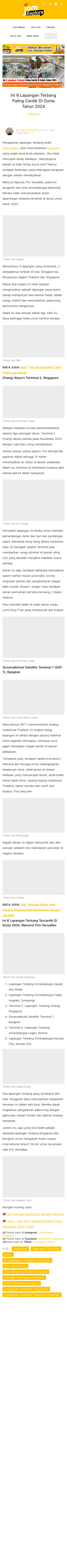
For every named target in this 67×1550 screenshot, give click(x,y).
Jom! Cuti (36, 27)
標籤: (6, 1248)
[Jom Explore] (33, 9)
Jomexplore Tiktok (43, 1241)
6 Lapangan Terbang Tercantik (27, 1260)
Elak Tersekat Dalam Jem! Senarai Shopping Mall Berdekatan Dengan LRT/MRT (31, 910)
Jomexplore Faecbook (51, 1238)
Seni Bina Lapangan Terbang (26, 1271)
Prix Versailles (15, 1266)
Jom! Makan (18, 27)
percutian (53, 148)
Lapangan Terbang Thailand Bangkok (32, 1294)
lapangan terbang (46, 1248)
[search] (44, 4)
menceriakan (10, 148)
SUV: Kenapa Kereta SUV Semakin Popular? (35, 1214)
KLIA (8, 1254)
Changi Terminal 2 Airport (24, 1277)
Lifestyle (50, 27)
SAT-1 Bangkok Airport (22, 1283)
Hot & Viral (15, 36)
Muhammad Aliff (28, 130)
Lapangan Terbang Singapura (26, 1289)
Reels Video (33, 36)
